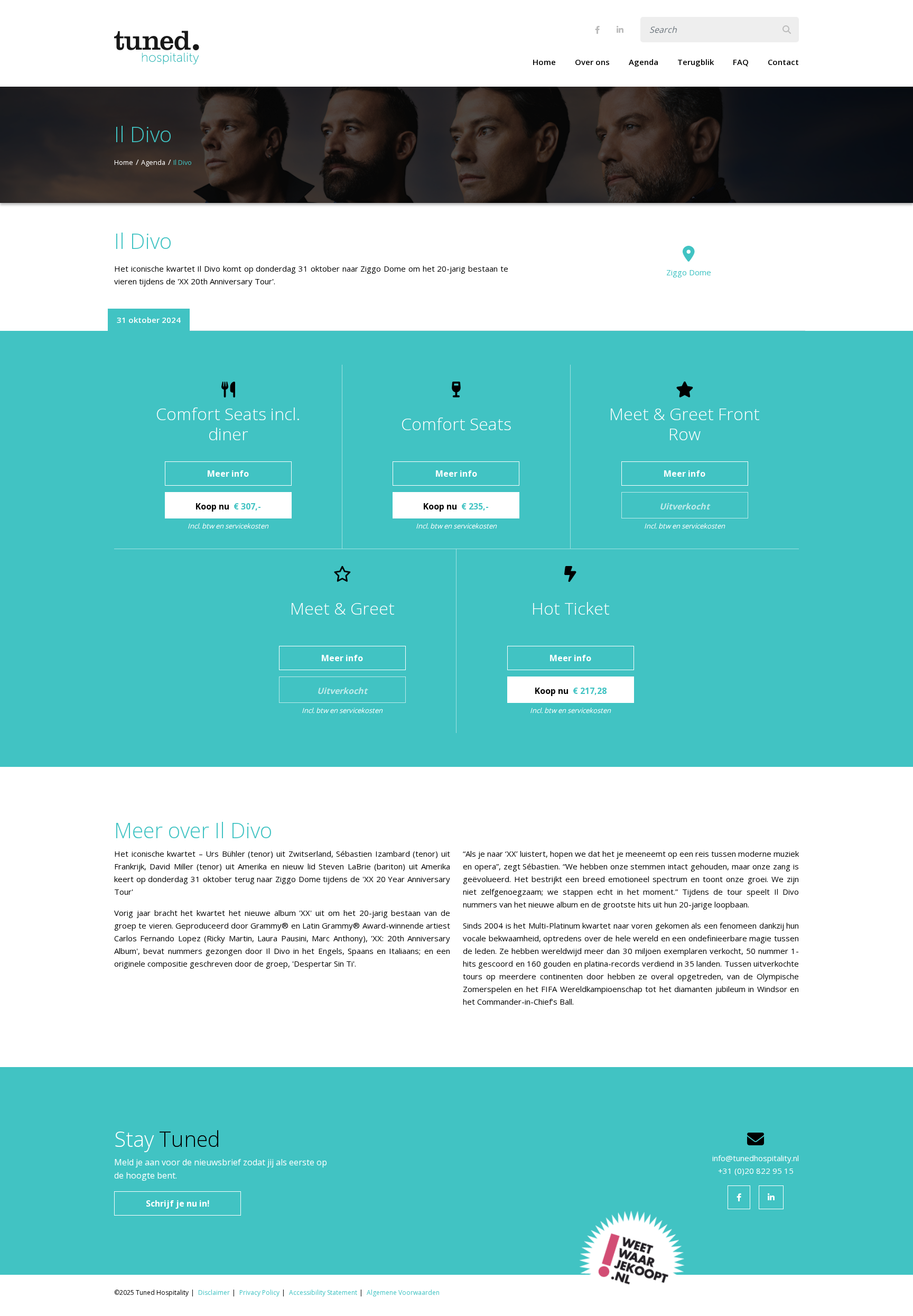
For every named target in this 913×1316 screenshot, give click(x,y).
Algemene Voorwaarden (403, 1292)
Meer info (228, 473)
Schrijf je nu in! (178, 1203)
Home (544, 62)
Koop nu (228, 506)
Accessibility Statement (323, 1292)
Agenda (643, 62)
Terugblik (695, 62)
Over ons (592, 62)
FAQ (741, 62)
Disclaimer (214, 1292)
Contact (783, 62)
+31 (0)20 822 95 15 (756, 1170)
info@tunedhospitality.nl (755, 1158)
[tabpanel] (456, 549)
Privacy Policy (259, 1292)
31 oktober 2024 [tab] (149, 319)
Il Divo (182, 162)
